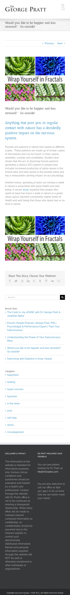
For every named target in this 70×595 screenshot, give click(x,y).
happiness (13, 375)
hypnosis (12, 396)
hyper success (15, 389)
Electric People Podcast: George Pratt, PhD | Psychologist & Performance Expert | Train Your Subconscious (33, 326)
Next (60, 43)
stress (10, 425)
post (9, 410)
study (26, 189)
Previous (49, 43)
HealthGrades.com (48, 471)
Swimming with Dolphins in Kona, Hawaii (29, 358)
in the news (13, 403)
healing (11, 382)
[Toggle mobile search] (63, 9)
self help (12, 417)
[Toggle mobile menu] (63, 5)
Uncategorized (15, 432)
